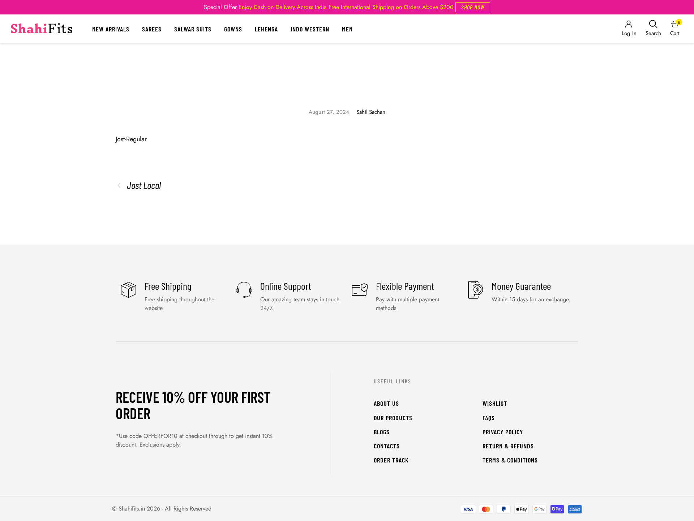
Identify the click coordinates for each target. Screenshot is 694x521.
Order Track (391, 460)
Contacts (387, 446)
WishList (495, 403)
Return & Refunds (508, 446)
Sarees (152, 29)
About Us (386, 403)
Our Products (393, 418)
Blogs (382, 432)
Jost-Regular (131, 139)
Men (347, 29)
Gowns (233, 29)
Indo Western (310, 29)
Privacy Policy (503, 432)
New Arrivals (110, 29)
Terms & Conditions (510, 460)
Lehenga (266, 29)
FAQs (489, 418)
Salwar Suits (192, 29)
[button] (472, 7)
